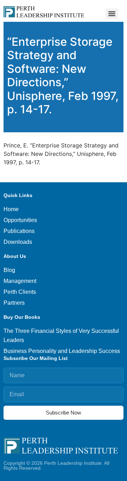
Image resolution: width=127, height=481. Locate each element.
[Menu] (111, 13)
